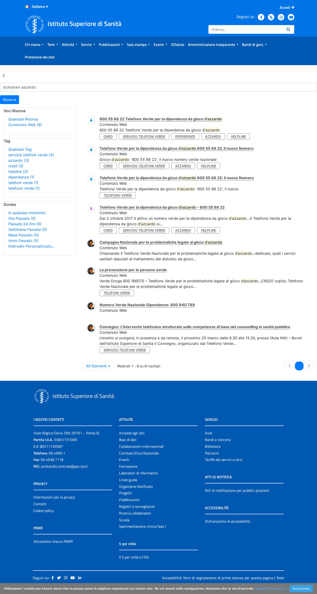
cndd (15, 166)
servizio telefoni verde (31, 154)
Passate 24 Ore (25, 224)
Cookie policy (43, 510)
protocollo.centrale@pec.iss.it (65, 466)
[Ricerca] (288, 29)
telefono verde (24, 188)
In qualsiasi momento (26, 212)
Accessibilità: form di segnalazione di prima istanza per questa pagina (217, 578)
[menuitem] (34, 44)
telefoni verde (23, 182)
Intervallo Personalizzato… (31, 246)
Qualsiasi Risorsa (23, 119)
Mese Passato (23, 235)
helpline (18, 171)
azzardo (18, 160)
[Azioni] (27, 6)
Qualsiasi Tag (20, 149)
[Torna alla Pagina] (3, 75)
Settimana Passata (27, 229)
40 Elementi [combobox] (96, 366)
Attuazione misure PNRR (53, 541)
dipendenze (21, 177)
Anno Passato (23, 240)
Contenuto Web (25, 124)
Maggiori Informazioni (270, 588)
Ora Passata (22, 218)
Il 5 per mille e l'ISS (134, 557)
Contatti (39, 504)
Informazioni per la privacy (54, 497)
